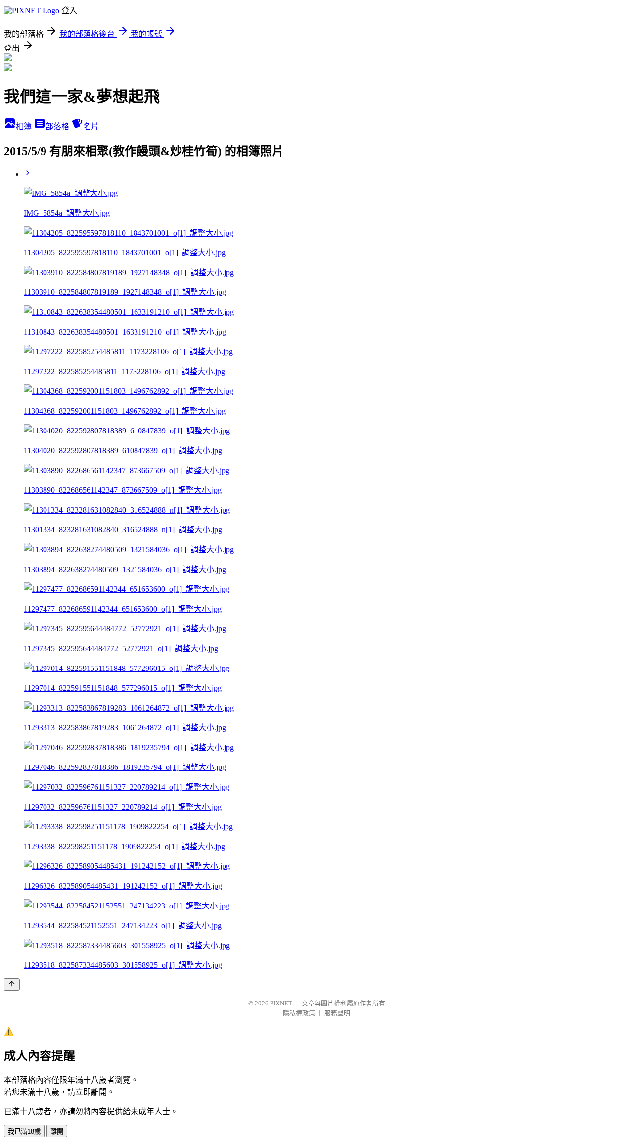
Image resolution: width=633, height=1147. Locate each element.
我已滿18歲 (24, 1131)
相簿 (25, 126)
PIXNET (281, 1003)
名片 (91, 126)
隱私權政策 (299, 1013)
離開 (56, 1131)
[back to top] (12, 984)
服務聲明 (337, 1013)
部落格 (58, 126)
